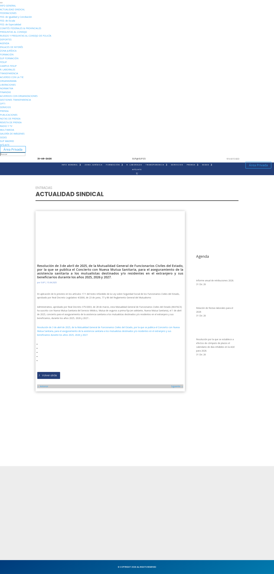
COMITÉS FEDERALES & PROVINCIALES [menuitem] (20, 28)
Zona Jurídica (168, 500)
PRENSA (191, 165)
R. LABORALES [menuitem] (7, 69)
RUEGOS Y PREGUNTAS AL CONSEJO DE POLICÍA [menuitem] (25, 35)
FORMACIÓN (113, 165)
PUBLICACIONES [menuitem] (8, 114)
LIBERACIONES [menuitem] (8, 84)
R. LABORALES (134, 165)
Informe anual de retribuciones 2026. (215, 280)
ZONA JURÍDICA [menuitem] (8, 50)
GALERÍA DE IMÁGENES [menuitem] (12, 133)
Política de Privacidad (131, 489)
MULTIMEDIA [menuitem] (7, 129)
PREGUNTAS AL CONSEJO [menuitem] (13, 31)
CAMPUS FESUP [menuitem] (8, 65)
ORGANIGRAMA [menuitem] (8, 80)
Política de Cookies (130, 501)
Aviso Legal (125, 495)
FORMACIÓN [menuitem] (6, 54)
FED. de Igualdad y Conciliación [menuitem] (16, 16)
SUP (43, 282)
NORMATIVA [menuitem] (6, 88)
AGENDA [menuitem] (4, 43)
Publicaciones (169, 506)
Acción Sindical (216, 495)
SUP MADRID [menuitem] (7, 141)
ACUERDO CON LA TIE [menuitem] (11, 77)
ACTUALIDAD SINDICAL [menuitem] (12, 9)
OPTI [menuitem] (2, 103)
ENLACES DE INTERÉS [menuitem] (11, 47)
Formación (83, 495)
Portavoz (213, 501)
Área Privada (12, 149)
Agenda (82, 507)
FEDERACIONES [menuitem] (8, 13)
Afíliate (137, 169)
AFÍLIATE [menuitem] (4, 144)
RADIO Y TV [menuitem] (6, 126)
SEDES (205, 165)
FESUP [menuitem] (3, 62)
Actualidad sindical (172, 494)
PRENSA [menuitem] (4, 110)
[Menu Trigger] (1, 2)
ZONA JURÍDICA (94, 165)
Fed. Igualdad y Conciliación (177, 522)
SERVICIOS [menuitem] (5, 107)
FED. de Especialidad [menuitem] (10, 24)
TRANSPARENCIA (155, 165)
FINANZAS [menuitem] (5, 92)
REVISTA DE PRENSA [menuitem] (11, 122)
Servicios (82, 501)
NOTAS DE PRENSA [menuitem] (10, 118)
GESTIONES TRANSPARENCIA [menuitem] (15, 99)
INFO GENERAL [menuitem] (8, 5)
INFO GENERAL (70, 165)
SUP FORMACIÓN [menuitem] (9, 58)
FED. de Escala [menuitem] (7, 20)
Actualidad (83, 489)
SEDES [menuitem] (3, 137)
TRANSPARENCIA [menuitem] (9, 73)
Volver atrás (49, 375)
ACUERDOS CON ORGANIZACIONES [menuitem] (19, 95)
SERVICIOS (177, 165)
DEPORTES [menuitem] (6, 39)
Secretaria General (219, 489)
